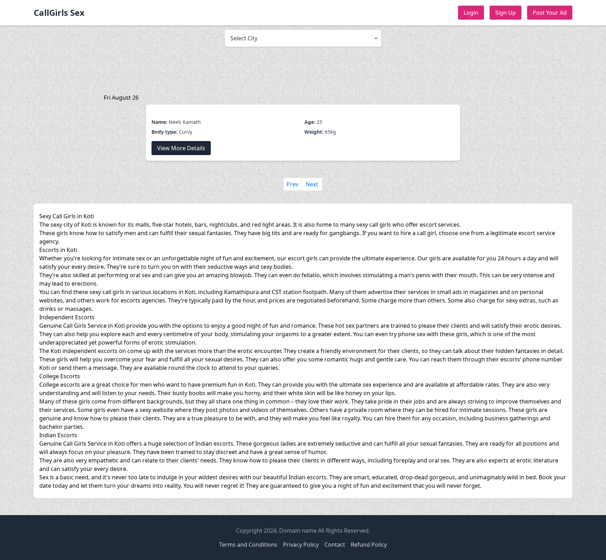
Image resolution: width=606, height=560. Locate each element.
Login (471, 12)
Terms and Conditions (248, 544)
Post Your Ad (550, 12)
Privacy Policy (301, 544)
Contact (334, 544)
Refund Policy (369, 544)
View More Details (181, 148)
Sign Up (505, 12)
